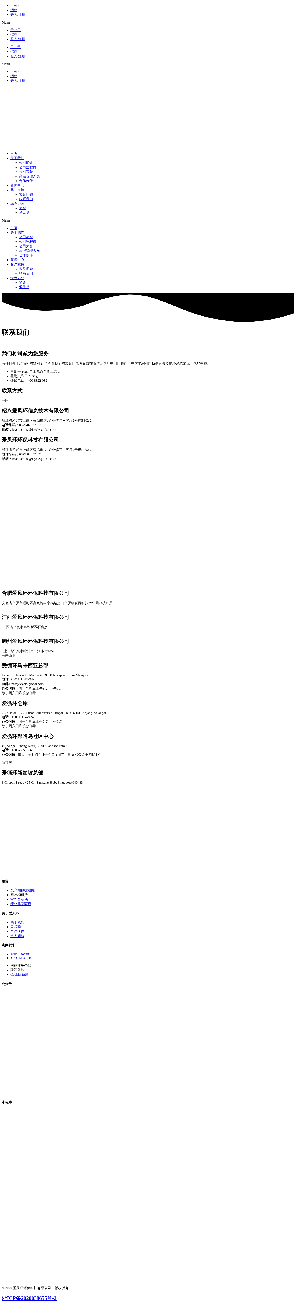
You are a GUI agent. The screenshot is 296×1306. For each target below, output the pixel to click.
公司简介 (26, 162)
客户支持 (17, 190)
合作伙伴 (26, 181)
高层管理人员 (29, 176)
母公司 (15, 5)
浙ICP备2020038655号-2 (29, 1298)
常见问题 (26, 194)
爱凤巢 (24, 212)
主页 (13, 153)
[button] (148, 22)
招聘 (13, 10)
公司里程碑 (27, 167)
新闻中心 (17, 185)
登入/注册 (17, 14)
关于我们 (17, 158)
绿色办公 (17, 203)
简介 (22, 208)
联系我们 (26, 199)
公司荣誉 (26, 172)
